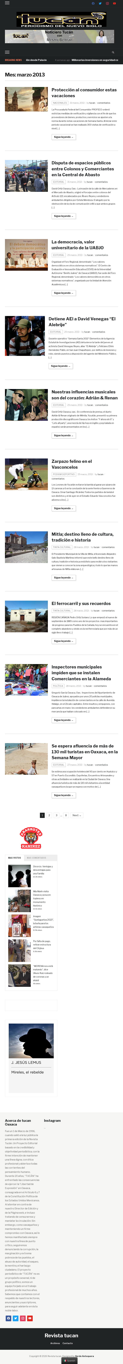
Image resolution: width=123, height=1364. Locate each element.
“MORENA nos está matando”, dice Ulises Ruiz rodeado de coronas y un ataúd (43, 973)
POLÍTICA (58, 686)
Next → (77, 815)
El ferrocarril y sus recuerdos (81, 603)
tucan (92, 103)
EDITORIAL (58, 182)
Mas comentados (36, 858)
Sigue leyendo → (64, 137)
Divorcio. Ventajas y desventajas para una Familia (43, 870)
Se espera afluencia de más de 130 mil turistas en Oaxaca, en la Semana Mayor (85, 751)
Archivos (55, 1343)
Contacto (68, 1343)
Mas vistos (14, 858)
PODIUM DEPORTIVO (64, 474)
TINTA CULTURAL (62, 547)
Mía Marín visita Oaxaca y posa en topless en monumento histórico (42, 898)
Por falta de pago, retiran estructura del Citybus (42, 945)
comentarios (103, 103)
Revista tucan (61, 1335)
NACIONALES (60, 103)
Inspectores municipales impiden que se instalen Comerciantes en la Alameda (81, 672)
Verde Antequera (84, 1356)
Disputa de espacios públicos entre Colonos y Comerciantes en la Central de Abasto (83, 168)
